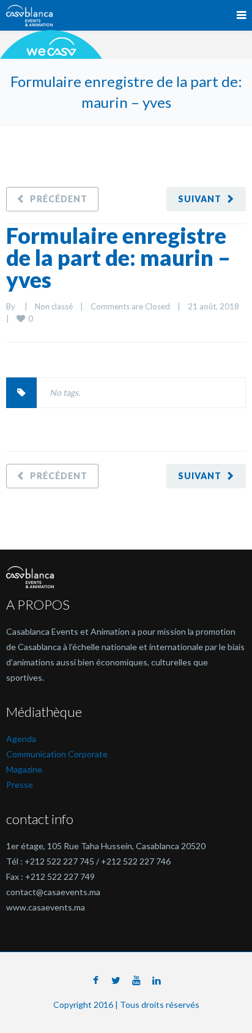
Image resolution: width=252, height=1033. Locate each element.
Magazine (24, 769)
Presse (19, 784)
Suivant (199, 199)
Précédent (58, 199)
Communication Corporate (57, 754)
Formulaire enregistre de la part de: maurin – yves (118, 257)
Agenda (21, 738)
